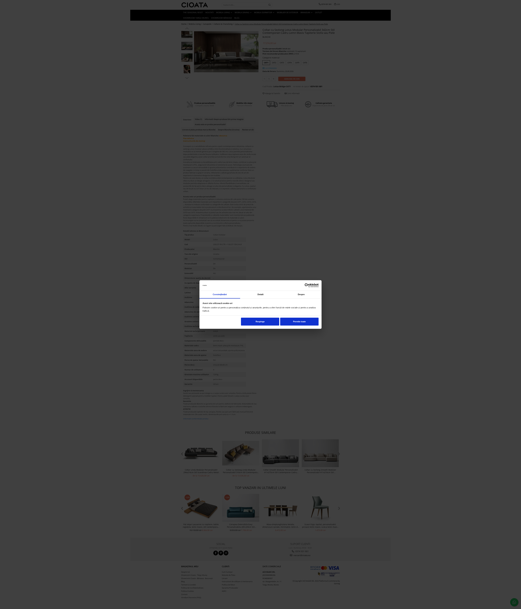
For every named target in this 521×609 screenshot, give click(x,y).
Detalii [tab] (261, 294)
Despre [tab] (301, 294)
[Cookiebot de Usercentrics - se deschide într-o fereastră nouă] (307, 285)
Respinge (260, 321)
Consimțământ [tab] (220, 294)
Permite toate (299, 321)
